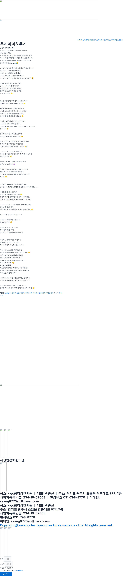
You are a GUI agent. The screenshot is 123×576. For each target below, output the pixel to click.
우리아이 (101, 40)
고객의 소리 (108, 40)
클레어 (88, 40)
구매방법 (115, 40)
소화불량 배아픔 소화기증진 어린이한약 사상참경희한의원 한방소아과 (29, 293)
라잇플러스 (94, 40)
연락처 (2, 564)
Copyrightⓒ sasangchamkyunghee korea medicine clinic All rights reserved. (56, 525)
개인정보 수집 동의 (6, 568)
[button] (1, 295)
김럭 (60, 293)
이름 (2, 559)
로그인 (120, 40)
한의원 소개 (81, 40)
